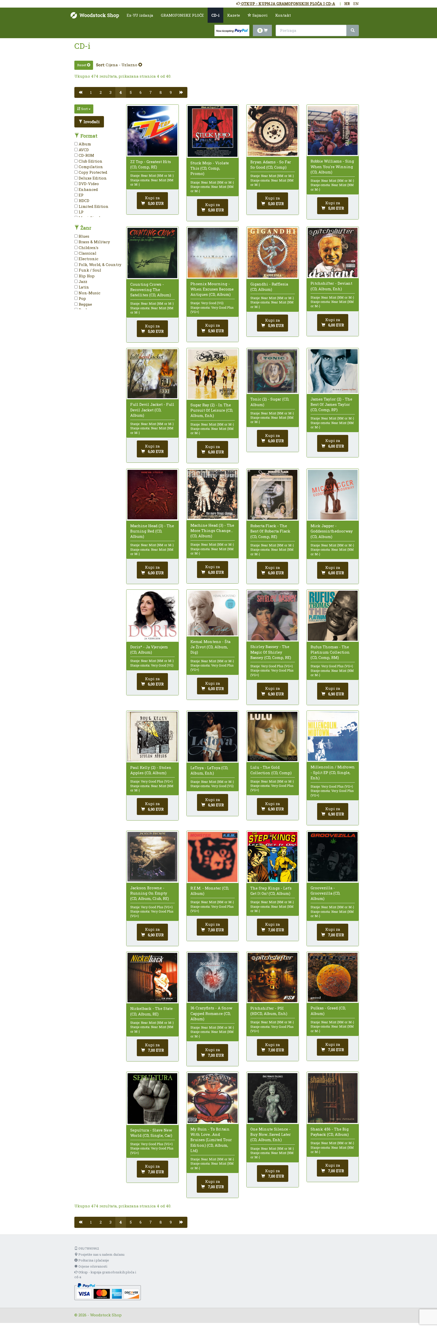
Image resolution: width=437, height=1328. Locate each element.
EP (80, 194)
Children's (88, 247)
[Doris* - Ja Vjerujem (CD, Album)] (152, 615)
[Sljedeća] (181, 92)
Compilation (90, 166)
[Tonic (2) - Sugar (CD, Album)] (272, 371)
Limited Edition (93, 206)
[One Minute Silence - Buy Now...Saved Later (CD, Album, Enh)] (272, 1098)
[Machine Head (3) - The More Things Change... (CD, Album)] (212, 494)
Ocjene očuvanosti (92, 1266)
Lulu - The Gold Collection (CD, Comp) (271, 770)
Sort (84, 108)
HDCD (83, 200)
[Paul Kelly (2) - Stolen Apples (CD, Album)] (152, 736)
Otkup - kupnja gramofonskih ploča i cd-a (105, 1274)
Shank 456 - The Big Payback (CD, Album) (330, 1131)
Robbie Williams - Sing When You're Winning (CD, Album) (332, 166)
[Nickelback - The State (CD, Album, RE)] (152, 978)
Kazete (233, 15)
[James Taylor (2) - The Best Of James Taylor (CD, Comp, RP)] (333, 371)
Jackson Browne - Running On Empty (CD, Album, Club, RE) (149, 893)
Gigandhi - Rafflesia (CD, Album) (269, 286)
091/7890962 (88, 1248)
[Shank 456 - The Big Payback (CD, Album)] (333, 1098)
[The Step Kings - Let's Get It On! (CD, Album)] (272, 857)
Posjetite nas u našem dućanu (101, 1254)
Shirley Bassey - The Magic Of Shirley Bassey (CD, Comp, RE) (270, 652)
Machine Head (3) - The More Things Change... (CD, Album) (212, 530)
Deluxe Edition (92, 178)
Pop (82, 298)
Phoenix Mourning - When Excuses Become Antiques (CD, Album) (212, 289)
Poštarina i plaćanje (93, 1260)
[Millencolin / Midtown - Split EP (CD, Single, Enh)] (333, 736)
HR (347, 3)
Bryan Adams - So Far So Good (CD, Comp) (270, 164)
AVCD (83, 149)
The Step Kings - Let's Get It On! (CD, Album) (271, 891)
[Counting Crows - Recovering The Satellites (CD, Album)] (152, 253)
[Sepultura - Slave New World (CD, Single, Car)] (152, 1098)
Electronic (88, 258)
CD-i (215, 15)
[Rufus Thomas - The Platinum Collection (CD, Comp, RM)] (333, 615)
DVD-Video (88, 183)
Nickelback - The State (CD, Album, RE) (151, 1011)
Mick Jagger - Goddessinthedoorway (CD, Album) (332, 531)
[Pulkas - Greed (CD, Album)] (333, 977)
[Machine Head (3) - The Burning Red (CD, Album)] (152, 494)
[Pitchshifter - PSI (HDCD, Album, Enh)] (272, 977)
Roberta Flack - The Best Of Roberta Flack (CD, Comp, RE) (270, 531)
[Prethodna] (80, 92)
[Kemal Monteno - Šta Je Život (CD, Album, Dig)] (212, 613)
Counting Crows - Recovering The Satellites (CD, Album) (150, 289)
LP (80, 211)
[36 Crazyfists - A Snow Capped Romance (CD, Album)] (212, 977)
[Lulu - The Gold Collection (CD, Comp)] (272, 736)
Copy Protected (92, 172)
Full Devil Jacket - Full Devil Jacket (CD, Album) (152, 409)
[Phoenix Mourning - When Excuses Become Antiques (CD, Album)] (212, 252)
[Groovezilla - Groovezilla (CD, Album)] (333, 856)
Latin (83, 287)
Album (84, 143)
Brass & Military (94, 241)
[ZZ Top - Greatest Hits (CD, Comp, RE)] (152, 131)
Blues (83, 236)
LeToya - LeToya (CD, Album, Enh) (209, 770)
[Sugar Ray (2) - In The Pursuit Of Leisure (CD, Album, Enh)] (212, 374)
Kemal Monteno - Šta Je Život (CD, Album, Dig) (210, 647)
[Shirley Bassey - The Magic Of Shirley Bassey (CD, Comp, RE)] (272, 615)
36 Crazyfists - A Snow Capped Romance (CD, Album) (211, 1013)
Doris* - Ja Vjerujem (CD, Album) (149, 649)
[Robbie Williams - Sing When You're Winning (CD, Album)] (333, 130)
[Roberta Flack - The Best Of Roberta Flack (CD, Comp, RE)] (272, 495)
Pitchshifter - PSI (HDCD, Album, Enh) (268, 1011)
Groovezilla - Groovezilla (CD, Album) (325, 893)
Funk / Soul (89, 270)
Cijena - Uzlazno (122, 64)
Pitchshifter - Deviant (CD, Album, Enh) (331, 286)
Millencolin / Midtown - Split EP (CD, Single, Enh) (333, 772)
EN (356, 3)
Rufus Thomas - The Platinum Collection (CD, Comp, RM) (330, 652)
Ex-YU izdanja (140, 15)
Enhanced (88, 189)
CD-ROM (86, 155)
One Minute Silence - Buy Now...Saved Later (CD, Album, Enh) (270, 1134)
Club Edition (90, 161)
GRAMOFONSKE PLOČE (182, 15)
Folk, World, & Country (99, 264)
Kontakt (283, 15)
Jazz (82, 281)
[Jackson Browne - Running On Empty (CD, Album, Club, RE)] (152, 856)
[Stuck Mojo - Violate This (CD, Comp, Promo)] (212, 131)
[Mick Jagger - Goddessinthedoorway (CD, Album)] (333, 495)
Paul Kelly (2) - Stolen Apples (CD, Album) (150, 770)
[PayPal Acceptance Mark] (107, 1291)
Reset (82, 65)
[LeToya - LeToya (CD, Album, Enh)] (212, 737)
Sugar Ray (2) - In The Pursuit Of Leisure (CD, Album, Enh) (211, 410)
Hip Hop (86, 275)
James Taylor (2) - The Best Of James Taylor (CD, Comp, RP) (331, 404)
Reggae (85, 304)
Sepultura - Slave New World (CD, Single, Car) (151, 1132)
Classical (87, 253)
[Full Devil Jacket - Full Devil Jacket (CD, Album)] (152, 373)
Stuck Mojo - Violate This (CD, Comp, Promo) (209, 168)
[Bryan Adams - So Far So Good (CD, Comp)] (272, 131)
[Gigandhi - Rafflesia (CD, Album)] (272, 253)
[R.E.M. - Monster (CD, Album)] (212, 857)
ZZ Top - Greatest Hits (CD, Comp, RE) (150, 164)
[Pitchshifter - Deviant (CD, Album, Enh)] (333, 252)
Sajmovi (259, 15)
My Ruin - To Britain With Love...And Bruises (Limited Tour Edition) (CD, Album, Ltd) (211, 1139)
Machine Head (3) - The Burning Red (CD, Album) (152, 531)
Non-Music (89, 292)
